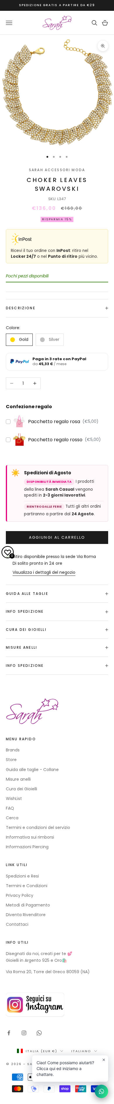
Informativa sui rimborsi (30, 837)
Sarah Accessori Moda (57, 169)
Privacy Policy (19, 895)
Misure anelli (18, 779)
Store (11, 760)
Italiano (81, 1051)
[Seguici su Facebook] (9, 1033)
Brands (13, 750)
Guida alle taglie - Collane (32, 769)
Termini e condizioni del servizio (38, 827)
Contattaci (17, 924)
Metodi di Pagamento (28, 905)
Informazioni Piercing (27, 847)
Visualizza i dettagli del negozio (44, 572)
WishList (14, 798)
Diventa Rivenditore (26, 915)
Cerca (12, 818)
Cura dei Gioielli (21, 789)
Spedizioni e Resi (22, 876)
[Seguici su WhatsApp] (39, 1033)
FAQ (10, 808)
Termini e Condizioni (26, 886)
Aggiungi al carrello (57, 537)
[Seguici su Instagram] (24, 1033)
